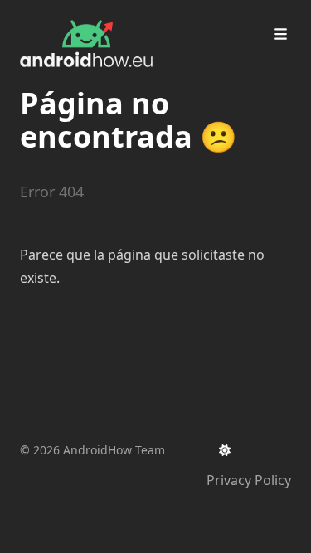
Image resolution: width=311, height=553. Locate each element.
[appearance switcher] (225, 450)
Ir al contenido (84, 15)
